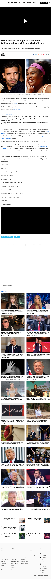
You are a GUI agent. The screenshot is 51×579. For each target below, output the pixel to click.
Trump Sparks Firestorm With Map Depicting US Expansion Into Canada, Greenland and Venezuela (37, 444)
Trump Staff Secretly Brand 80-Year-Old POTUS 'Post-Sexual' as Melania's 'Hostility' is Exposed (38, 509)
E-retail (12, 548)
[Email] (46, 54)
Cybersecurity (13, 559)
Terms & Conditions (24, 552)
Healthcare (13, 552)
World (2, 548)
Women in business (14, 563)
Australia (32, 548)
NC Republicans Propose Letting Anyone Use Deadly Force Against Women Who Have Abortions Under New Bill (12, 444)
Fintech (12, 569)
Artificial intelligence (15, 561)
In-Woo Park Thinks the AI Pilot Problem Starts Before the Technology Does (10, 535)
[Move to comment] (49, 54)
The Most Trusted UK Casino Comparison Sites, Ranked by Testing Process (34, 520)
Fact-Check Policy (24, 563)
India (31, 550)
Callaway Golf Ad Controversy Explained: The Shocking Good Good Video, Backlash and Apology (12, 422)
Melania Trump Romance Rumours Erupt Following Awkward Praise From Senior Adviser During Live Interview (36, 422)
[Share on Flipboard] (41, 54)
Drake (15, 103)
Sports (2, 567)
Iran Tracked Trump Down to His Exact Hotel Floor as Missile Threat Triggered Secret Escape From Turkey (37, 334)
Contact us (23, 550)
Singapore (32, 552)
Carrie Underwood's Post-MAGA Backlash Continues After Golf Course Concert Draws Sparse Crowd (37, 312)
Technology (3, 561)
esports (12, 565)
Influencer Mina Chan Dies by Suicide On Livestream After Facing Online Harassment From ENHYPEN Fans (12, 312)
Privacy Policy (23, 555)
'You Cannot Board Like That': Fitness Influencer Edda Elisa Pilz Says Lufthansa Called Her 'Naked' (11, 400)
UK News (3, 550)
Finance (12, 557)
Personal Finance (4, 559)
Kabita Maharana (11, 53)
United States (33, 557)
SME (2, 557)
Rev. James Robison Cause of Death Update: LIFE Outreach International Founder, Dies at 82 (12, 509)
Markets (2, 552)
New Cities (13, 567)
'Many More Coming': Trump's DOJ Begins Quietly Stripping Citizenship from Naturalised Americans (12, 488)
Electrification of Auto (15, 555)
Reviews (2, 569)
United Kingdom (33, 555)
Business (3, 555)
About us (22, 548)
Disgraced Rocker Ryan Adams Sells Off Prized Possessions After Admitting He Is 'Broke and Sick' (11, 334)
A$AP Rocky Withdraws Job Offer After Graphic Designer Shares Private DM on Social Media (38, 400)
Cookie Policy (23, 557)
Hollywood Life (17, 109)
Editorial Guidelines (38, 245)
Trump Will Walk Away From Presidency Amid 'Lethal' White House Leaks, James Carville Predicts (12, 466)
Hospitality (13, 550)
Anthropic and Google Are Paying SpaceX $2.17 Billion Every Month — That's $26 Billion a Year (37, 466)
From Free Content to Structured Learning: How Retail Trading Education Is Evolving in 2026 (10, 527)
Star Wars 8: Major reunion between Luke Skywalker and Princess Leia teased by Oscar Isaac (25, 116)
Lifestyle (2, 565)
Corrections (23, 559)
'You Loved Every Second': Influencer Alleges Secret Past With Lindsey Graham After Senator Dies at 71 (37, 378)
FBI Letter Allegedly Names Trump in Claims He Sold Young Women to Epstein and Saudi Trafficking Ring (12, 356)
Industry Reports (14, 571)
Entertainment (3, 563)
